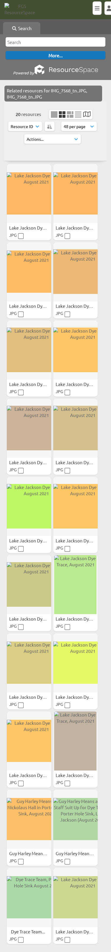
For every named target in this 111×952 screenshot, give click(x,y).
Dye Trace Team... (28, 931)
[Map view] (87, 114)
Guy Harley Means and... (33, 853)
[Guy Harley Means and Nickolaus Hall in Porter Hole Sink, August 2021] (29, 819)
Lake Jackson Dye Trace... (35, 227)
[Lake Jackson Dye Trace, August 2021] (29, 193)
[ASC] (49, 126)
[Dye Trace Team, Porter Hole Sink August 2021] (29, 897)
